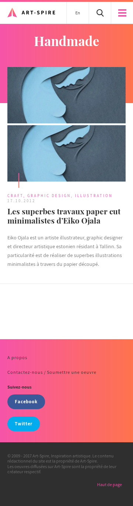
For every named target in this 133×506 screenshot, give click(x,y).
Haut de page (109, 484)
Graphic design (49, 195)
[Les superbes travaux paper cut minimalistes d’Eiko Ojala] (66, 125)
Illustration (94, 195)
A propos (17, 357)
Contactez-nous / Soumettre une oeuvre (51, 372)
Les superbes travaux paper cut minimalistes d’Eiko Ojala (63, 215)
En (77, 12)
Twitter (24, 424)
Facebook (26, 401)
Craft (15, 195)
